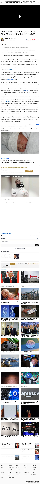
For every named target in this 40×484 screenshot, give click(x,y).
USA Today (10, 69)
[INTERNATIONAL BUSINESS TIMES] (20, 2)
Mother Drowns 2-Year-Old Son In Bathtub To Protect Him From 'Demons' (16, 160)
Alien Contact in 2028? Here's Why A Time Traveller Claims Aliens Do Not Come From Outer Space (29, 302)
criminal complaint (10, 79)
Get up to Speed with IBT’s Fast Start (33, 263)
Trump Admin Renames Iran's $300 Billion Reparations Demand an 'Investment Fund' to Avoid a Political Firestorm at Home (10, 285)
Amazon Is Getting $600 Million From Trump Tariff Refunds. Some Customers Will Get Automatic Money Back (29, 402)
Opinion (2, 479)
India (24, 469)
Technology (2, 474)
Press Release (10, 474)
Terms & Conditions (19, 470)
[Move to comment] (38, 40)
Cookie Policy (18, 474)
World (1, 467)
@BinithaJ (14, 38)
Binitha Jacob (8, 38)
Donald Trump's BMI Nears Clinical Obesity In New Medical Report (27, 450)
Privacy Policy (18, 472)
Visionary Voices (11, 467)
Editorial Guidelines (29, 202)
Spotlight (9, 472)
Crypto (2, 477)
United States (26, 474)
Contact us (17, 469)
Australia (25, 467)
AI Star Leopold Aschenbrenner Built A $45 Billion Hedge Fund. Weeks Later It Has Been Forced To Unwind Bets (9, 319)
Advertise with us (18, 475)
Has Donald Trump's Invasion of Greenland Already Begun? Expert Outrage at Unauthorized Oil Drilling (9, 369)
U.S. (1, 469)
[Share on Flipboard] (32, 40)
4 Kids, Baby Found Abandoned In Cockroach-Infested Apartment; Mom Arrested (18, 162)
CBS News (8, 101)
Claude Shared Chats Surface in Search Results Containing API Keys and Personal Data (9, 419)
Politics (2, 475)
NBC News (26, 90)
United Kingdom (26, 472)
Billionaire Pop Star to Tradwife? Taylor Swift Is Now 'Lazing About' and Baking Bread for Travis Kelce (30, 419)
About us (17, 467)
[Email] (36, 40)
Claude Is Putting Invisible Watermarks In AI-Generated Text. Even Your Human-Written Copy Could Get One (9, 436)
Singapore (25, 470)
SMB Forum (10, 470)
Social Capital (10, 469)
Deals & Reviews (11, 477)
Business (2, 472)
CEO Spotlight (10, 475)
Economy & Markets (4, 470)
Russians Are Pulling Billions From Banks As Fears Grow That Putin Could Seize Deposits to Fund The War (30, 285)
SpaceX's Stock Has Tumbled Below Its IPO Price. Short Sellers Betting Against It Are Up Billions (29, 436)
